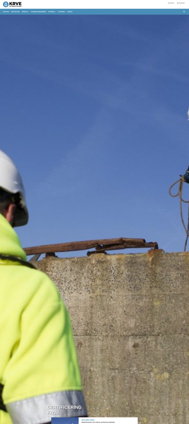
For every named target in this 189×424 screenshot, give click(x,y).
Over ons (6, 11)
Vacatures (61, 11)
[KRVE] (12, 4)
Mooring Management (38, 11)
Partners (51, 11)
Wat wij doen (15, 11)
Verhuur (24, 11)
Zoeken (184, 11)
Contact (69, 11)
